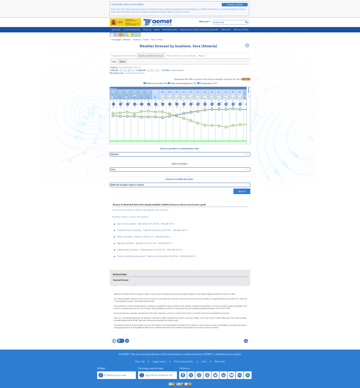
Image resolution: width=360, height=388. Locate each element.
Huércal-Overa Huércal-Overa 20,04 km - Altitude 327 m (152, 230)
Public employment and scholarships (199, 29)
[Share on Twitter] (127, 341)
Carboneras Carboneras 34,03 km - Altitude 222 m (149, 249)
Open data (226, 29)
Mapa (201, 55)
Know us (147, 29)
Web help (219, 361)
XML (246, 79)
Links (204, 361)
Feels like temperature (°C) (183, 83)
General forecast (120, 280)
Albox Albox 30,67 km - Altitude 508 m (143, 236)
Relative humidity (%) (156, 83)
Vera (153, 39)
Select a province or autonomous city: (179, 148)
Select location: (179, 163)
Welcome (204, 21)
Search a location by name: (179, 179)
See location (178, 70)
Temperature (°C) (208, 83)
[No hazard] (113, 141)
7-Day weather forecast (123, 55)
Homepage (116, 39)
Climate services (131, 29)
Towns (146, 39)
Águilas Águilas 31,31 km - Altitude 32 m (144, 243)
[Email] (114, 342)
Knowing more (169, 29)
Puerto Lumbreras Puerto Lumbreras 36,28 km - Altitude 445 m (156, 256)
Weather (116, 29)
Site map (140, 361)
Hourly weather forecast (150, 55)
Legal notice (159, 361)
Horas (160, 39)
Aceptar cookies (235, 4)
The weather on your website (181, 55)
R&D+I (157, 29)
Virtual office (240, 29)
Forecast (137, 39)
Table (114, 61)
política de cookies (182, 12)
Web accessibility (183, 361)
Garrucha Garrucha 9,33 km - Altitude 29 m (146, 223)
